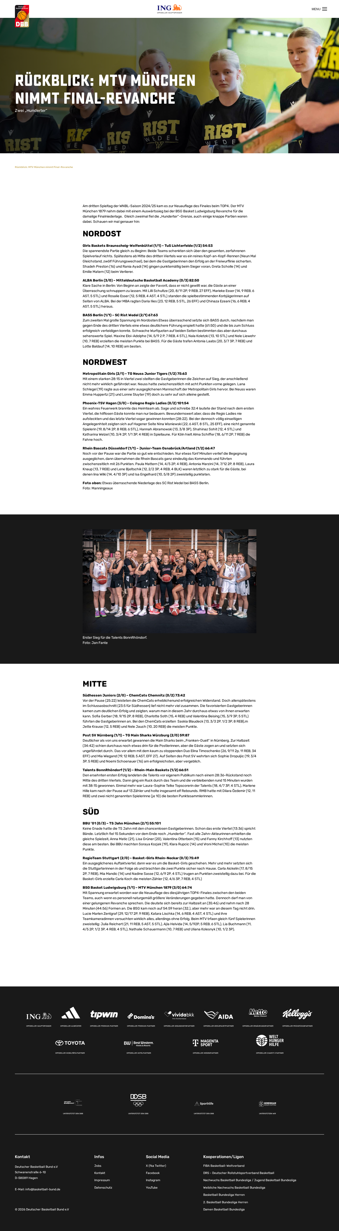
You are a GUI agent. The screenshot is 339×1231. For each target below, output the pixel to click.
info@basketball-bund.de (42, 1189)
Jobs (97, 1165)
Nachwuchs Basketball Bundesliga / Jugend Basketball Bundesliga (249, 1180)
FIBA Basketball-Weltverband (223, 1165)
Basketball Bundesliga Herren (224, 1195)
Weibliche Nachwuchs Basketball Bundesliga (234, 1187)
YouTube (152, 1187)
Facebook (153, 1173)
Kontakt (99, 1173)
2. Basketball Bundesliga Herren (225, 1202)
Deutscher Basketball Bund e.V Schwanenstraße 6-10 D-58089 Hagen (36, 1172)
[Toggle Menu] (319, 8)
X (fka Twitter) (156, 1165)
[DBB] (22, 16)
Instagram (153, 1180)
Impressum (102, 1180)
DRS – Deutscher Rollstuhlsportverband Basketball (238, 1173)
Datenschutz (103, 1187)
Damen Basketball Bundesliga (224, 1209)
